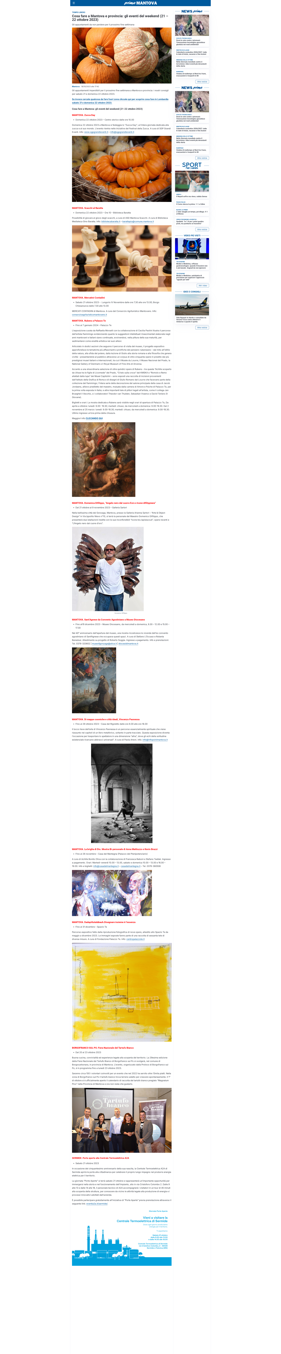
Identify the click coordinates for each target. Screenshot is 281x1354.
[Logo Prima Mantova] (140, 3)
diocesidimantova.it (128, 643)
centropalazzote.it (135, 939)
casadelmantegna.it (130, 866)
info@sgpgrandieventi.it (122, 132)
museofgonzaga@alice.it (104, 643)
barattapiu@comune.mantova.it (138, 221)
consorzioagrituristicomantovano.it (89, 314)
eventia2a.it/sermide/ (96, 1203)
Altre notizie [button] (202, 82)
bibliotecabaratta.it (110, 221)
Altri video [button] (203, 285)
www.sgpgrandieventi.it (96, 132)
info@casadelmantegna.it (106, 866)
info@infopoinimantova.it (155, 739)
